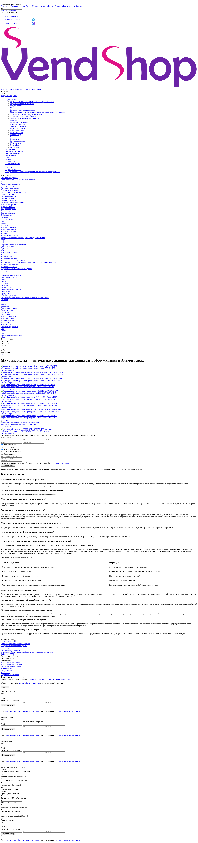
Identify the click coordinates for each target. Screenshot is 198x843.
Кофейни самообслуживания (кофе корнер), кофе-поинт (32, 102)
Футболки (5, 322)
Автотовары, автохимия (10, 184)
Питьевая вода (15, 135)
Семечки (4, 300)
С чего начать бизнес (9, 642)
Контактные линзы (8, 229)
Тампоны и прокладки (10, 316)
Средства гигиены (8, 310)
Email (4, 698)
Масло (3, 250)
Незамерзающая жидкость (20, 122)
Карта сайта (5, 673)
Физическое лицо (10, 445)
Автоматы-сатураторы (14, 151)
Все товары (14, 147)
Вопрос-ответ (6, 671)
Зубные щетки (6, 215)
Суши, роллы (6, 314)
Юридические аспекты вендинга (14, 646)
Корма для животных (9, 231)
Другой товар (6, 333)
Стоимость (5, 345)
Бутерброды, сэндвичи (10, 188)
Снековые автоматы (18, 126)
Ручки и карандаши (8, 296)
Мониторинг (11, 149)
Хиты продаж (15, 137)
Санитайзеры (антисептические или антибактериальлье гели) (25, 298)
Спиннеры (5, 306)
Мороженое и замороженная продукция (25, 118)
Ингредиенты (11, 155)
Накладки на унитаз (9, 271)
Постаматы (14, 139)
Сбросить (4, 355)
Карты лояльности (13, 164)
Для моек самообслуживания (12, 203)
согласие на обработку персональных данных (22, 711)
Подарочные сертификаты (11, 289)
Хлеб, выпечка (6, 325)
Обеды (3, 281)
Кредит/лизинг (9, 454)
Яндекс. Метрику (33, 683)
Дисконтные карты (8, 200)
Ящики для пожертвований (11, 335)
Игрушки (4, 217)
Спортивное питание (9, 308)
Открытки (5, 283)
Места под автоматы (9, 668)
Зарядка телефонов (8, 209)
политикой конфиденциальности (67, 711)
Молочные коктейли (9, 267)
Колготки (4, 225)
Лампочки (5, 248)
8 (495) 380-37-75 (12, 16)
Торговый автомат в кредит (12, 664)
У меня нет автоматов (12, 452)
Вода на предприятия (14, 153)
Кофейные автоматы (18, 129)
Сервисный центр (62, 6)
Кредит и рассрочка (40, 6)
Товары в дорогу (7, 318)
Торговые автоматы (13, 100)
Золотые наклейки (8, 213)
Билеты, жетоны (7, 186)
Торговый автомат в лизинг (12, 662)
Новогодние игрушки (9, 277)
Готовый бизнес (16, 145)
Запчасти (9, 157)
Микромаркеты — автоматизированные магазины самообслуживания (37, 112)
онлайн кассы (11, 162)
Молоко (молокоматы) (18, 108)
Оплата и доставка (18, 6)
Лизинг (29, 6)
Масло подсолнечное (9, 252)
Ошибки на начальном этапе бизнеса (15, 644)
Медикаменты (6, 256)
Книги (3, 223)
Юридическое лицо (11, 447)
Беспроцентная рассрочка (11, 666)
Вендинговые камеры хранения (13, 192)
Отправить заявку (8, 465)
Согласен (5, 687)
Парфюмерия (6, 285)
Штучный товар (16, 133)
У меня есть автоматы (12, 449)
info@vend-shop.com (9, 96)
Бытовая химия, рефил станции (22, 110)
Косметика (5, 234)
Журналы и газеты (8, 207)
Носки (3, 279)
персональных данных (61, 463)
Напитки (13, 120)
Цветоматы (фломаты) (19, 124)
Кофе (3, 240)
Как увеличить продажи (10, 650)
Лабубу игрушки (16, 106)
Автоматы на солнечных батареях (23, 116)
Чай (2, 329)
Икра (3, 221)
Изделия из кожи (7, 219)
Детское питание (7, 198)
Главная (9, 168)
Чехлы (3, 331)
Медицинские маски (9, 258)
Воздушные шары (8, 194)
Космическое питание (9, 236)
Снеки (3, 304)
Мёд (2, 254)
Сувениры (5, 312)
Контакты (79, 6)
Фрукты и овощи (7, 320)
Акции (8, 160)
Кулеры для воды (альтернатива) (13, 244)
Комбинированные (17, 141)
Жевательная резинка (9, 205)
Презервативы (6, 294)
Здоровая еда (6, 211)
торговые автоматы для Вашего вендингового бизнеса (50, 679)
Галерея (51, 6)
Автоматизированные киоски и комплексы (27, 114)
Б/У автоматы (15, 143)
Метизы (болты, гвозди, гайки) (13, 260)
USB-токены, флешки (9, 178)
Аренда (72, 6)
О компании (6, 6)
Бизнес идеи (6, 648)
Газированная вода (17, 131)
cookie (21, 683)
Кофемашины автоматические (22, 104)
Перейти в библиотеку (10, 675)
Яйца (3, 337)
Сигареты (5, 302)
